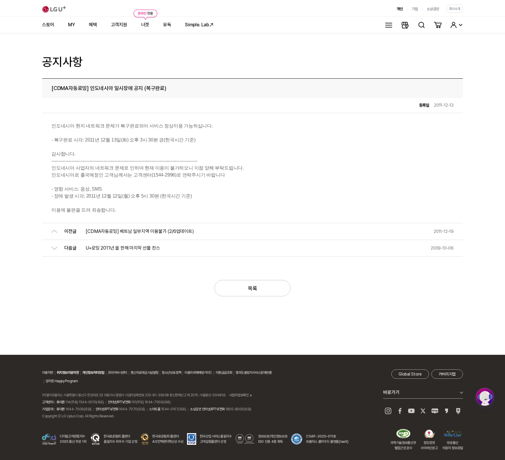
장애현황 (265, 373)
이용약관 (47, 373)
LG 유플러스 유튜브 (411, 411)
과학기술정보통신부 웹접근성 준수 (403, 434)
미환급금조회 (224, 373)
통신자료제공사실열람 (144, 373)
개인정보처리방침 (93, 373)
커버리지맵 (447, 374)
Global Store (410, 374)
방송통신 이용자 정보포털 (452, 434)
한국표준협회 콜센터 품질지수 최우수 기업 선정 (120, 439)
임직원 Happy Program (62, 381)
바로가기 (391, 392)
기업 (415, 9)
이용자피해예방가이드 (198, 373)
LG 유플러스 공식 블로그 (435, 411)
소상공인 (433, 9)
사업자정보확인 (239, 395)
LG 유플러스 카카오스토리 (446, 411)
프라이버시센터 (117, 373)
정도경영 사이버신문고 (429, 434)
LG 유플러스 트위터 (423, 411)
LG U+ (54, 9)
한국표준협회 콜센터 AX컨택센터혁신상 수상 (167, 439)
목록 (252, 288)
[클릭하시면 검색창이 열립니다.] (421, 25)
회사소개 (454, 9)
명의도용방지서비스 (248, 373)
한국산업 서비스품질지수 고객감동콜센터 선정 (216, 439)
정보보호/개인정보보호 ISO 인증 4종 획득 (272, 439)
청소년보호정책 (171, 373)
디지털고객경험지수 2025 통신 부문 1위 (73, 439)
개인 (400, 9)
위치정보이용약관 (68, 373)
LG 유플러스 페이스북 (399, 411)
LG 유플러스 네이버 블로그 (458, 411)
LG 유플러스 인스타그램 (388, 411)
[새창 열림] (485, 397)
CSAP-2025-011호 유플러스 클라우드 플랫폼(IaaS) (327, 439)
